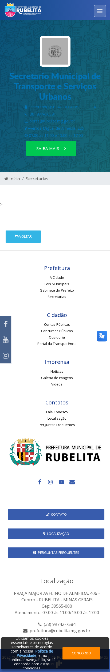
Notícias (56, 371)
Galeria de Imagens (57, 377)
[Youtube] (5, 340)
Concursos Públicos (57, 330)
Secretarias (37, 179)
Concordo (81, 653)
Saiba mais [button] (48, 148)
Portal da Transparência (57, 343)
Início (14, 179)
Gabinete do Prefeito (57, 290)
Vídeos (56, 384)
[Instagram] (5, 355)
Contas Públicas (57, 324)
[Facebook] (5, 324)
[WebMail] (72, 482)
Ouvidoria (57, 337)
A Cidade (57, 277)
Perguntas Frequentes (57, 424)
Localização (57, 418)
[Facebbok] (40, 482)
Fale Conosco (57, 411)
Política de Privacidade (35, 653)
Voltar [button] (25, 236)
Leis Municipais (57, 283)
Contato (58, 514)
